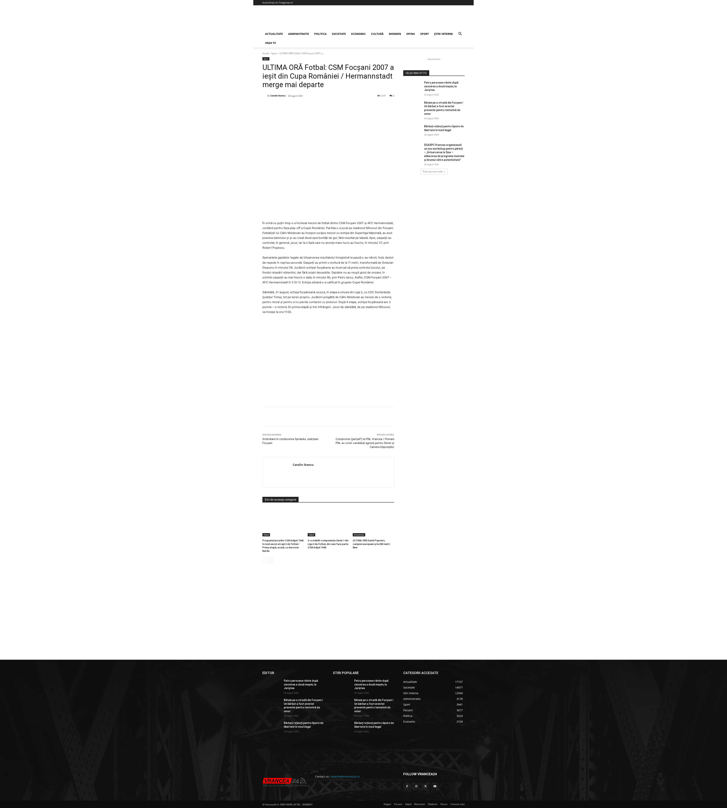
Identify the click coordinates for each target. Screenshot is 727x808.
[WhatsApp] (317, 105)
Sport (274, 53)
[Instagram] (416, 786)
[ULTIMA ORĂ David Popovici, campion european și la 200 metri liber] (373, 521)
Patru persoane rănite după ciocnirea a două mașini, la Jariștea (441, 86)
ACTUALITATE (274, 34)
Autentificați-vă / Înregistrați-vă (277, 2)
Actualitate (359, 534)
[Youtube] (435, 786)
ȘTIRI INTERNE (443, 34)
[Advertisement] (328, 361)
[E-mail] (325, 105)
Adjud (266, 534)
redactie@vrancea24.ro (345, 776)
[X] (299, 105)
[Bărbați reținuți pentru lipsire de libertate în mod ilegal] (412, 131)
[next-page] (270, 560)
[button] (460, 34)
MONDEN (395, 34)
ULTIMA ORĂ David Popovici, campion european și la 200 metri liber (371, 544)
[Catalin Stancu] (264, 96)
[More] (343, 416)
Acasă (265, 53)
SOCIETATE (339, 34)
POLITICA (320, 34)
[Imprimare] (334, 105)
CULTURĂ (377, 34)
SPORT (424, 34)
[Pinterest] (308, 105)
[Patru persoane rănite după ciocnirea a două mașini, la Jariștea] (412, 87)
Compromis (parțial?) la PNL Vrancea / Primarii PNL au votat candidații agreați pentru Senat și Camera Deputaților (365, 443)
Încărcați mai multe (433, 171)
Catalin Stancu (277, 95)
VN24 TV (270, 43)
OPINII (410, 34)
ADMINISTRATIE (298, 34)
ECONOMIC (358, 34)
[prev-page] (264, 560)
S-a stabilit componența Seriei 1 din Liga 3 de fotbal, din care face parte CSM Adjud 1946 (328, 544)
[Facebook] (290, 105)
